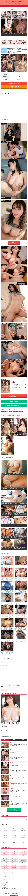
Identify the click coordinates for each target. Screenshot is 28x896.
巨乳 (5, 828)
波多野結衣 (14, 865)
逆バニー (23, 839)
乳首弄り (14, 832)
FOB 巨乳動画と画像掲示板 (7, 881)
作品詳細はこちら (14, 83)
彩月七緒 (14, 851)
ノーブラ (14, 837)
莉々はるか (14, 858)
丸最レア (5, 853)
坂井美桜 (14, 867)
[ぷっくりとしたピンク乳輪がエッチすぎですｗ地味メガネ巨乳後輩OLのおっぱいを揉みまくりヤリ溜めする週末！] (21, 564)
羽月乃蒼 (5, 851)
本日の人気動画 (14, 401)
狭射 (5, 832)
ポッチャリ (14, 839)
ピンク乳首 (23, 835)
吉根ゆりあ (5, 855)
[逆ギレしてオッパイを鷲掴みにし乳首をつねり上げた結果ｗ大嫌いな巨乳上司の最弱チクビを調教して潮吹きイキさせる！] (21, 589)
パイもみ (11, 411)
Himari (14, 853)
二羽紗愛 (5, 867)
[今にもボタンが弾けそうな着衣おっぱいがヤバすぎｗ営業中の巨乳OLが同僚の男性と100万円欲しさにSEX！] (7, 589)
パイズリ (5, 830)
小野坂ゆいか (23, 860)
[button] (26, 730)
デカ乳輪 (6, 411)
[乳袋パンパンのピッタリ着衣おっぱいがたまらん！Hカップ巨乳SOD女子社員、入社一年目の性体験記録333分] (7, 564)
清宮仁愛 (5, 860)
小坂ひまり (5, 862)
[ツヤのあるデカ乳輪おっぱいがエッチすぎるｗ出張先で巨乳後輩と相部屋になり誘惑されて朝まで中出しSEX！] (7, 626)
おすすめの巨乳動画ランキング (14, 405)
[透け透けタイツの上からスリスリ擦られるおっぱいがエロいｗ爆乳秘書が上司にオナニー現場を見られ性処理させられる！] (21, 638)
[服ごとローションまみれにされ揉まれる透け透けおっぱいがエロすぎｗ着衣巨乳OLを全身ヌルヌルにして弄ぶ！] (21, 601)
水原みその (23, 858)
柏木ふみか (23, 867)
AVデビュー (5, 842)
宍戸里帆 (23, 851)
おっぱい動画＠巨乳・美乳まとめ (14, 1)
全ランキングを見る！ (14, 810)
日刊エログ (4, 876)
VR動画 (23, 842)
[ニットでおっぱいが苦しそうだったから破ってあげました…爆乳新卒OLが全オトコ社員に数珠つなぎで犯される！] (7, 614)
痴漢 (14, 842)
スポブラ (5, 837)
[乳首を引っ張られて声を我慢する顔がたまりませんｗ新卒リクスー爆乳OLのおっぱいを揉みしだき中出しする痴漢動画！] (21, 577)
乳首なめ (23, 830)
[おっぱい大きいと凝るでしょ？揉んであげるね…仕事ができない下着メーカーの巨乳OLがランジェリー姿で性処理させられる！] (7, 651)
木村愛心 (23, 865)
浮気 (15, 411)
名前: (2, 662)
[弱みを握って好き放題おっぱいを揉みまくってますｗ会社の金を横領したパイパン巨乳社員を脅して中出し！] (7, 601)
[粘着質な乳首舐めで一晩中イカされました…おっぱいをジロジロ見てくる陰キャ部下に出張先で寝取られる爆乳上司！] (21, 614)
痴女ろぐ (3, 879)
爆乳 (23, 828)
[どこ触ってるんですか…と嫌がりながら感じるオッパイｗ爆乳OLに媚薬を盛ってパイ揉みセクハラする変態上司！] (21, 626)
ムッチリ (5, 839)
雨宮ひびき (18, 79)
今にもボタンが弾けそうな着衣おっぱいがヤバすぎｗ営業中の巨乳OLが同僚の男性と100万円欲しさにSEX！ (7, 591)
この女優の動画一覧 (14, 87)
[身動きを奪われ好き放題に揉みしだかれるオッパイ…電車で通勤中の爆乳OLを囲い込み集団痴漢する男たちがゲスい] (7, 638)
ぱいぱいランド (5, 887)
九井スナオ (23, 853)
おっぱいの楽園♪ (5, 882)
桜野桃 (14, 855)
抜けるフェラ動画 (5, 885)
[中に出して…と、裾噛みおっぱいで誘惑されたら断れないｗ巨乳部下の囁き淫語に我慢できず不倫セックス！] (7, 577)
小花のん (5, 865)
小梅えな (23, 855)
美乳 (14, 828)
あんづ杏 (5, 858)
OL (1, 411)
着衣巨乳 (5, 835)
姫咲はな (14, 862)
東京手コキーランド (5, 884)
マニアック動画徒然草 (6, 877)
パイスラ (23, 837)
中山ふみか (14, 860)
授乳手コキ (23, 832)
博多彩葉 (23, 862)
